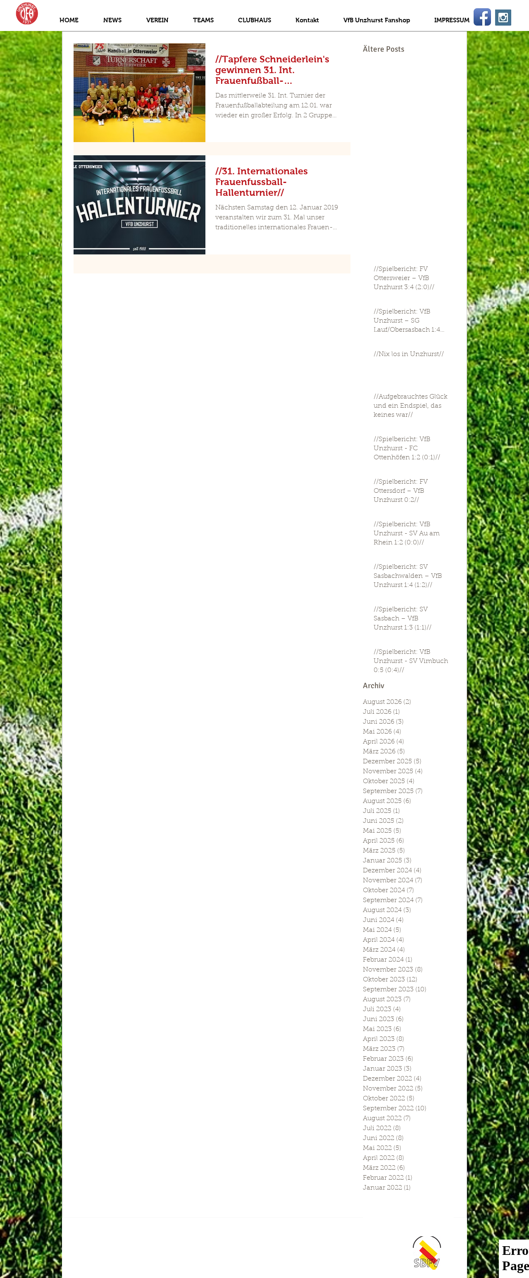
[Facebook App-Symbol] (482, 17)
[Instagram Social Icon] (503, 18)
